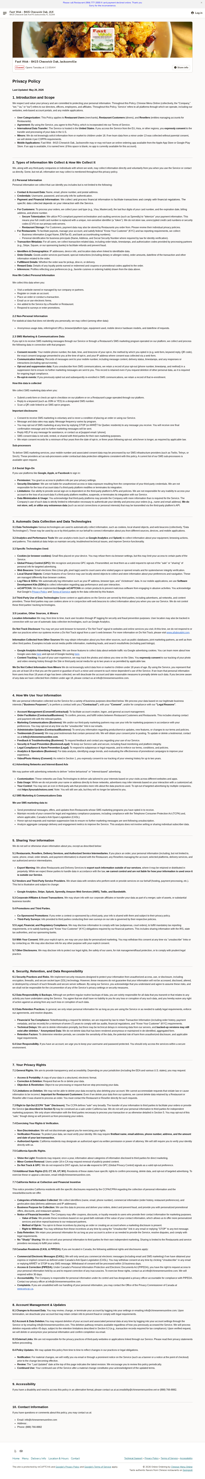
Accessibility (186, 1458)
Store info (182, 67)
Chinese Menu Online (182, 1466)
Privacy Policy (152, 1458)
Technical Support (133, 1458)
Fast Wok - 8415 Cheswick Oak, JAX (32, 12)
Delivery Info (38, 1458)
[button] (201, 2)
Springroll (188, 1470)
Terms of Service (169, 1458)
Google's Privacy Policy (67, 1466)
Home (16, 1458)
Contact (75, 1458)
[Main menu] (5, 13)
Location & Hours (58, 1458)
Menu (25, 1458)
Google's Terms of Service (97, 1466)
